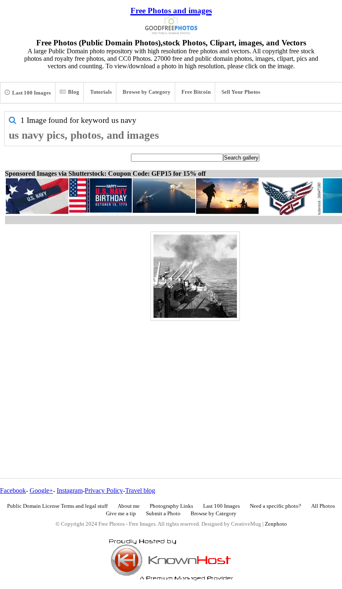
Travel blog (140, 490)
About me (129, 506)
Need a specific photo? (275, 506)
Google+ (41, 490)
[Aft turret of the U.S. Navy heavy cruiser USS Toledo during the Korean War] (195, 276)
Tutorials (101, 92)
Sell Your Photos (240, 92)
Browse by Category (147, 92)
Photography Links (171, 506)
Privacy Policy (104, 490)
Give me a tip (121, 514)
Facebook (13, 490)
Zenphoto (276, 524)
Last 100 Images (31, 93)
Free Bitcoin (196, 92)
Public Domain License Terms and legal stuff (57, 506)
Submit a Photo (163, 514)
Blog (73, 92)
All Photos (323, 506)
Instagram (70, 490)
